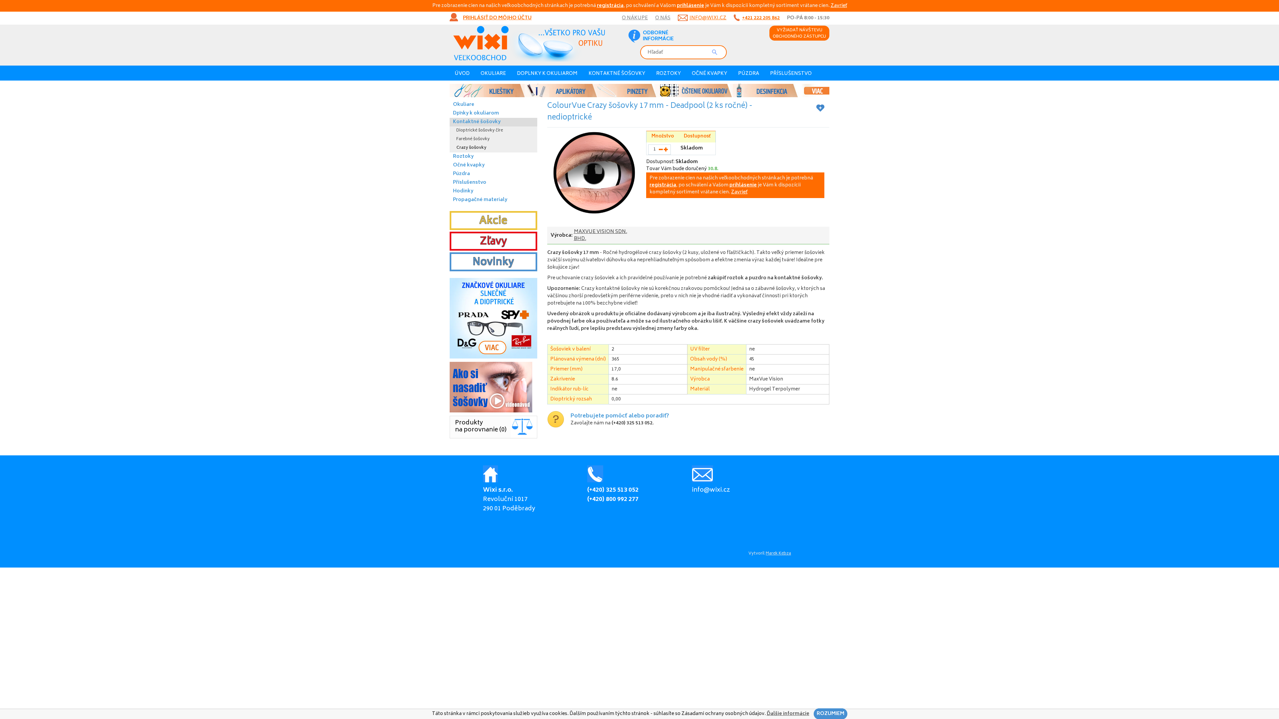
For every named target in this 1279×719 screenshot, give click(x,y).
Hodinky (463, 191)
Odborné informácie (658, 36)
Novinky (493, 262)
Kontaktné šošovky (617, 74)
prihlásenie (690, 6)
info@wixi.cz (707, 18)
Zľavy (493, 242)
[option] (639, 90)
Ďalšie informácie (788, 714)
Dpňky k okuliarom (476, 113)
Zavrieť (839, 6)
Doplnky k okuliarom (547, 74)
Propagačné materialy (480, 200)
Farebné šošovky (473, 139)
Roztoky (668, 74)
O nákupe (635, 18)
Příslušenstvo (791, 74)
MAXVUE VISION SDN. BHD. (600, 235)
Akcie (493, 221)
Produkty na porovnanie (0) (481, 426)
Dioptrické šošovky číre (479, 130)
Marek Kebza (778, 553)
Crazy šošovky (471, 147)
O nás (662, 18)
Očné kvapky (709, 74)
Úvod (462, 74)
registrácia (610, 6)
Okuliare (493, 74)
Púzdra (748, 74)
